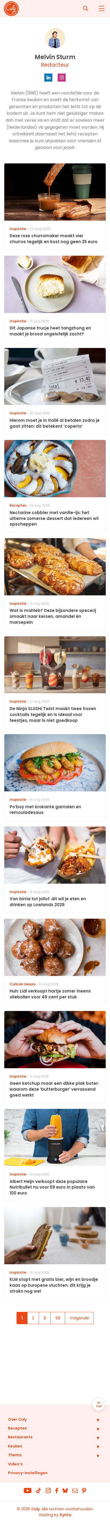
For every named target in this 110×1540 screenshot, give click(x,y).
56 (57, 1318)
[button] (94, 1420)
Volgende (79, 1318)
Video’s (15, 1464)
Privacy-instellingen (28, 1473)
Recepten (17, 1428)
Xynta (65, 1515)
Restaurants (20, 1437)
